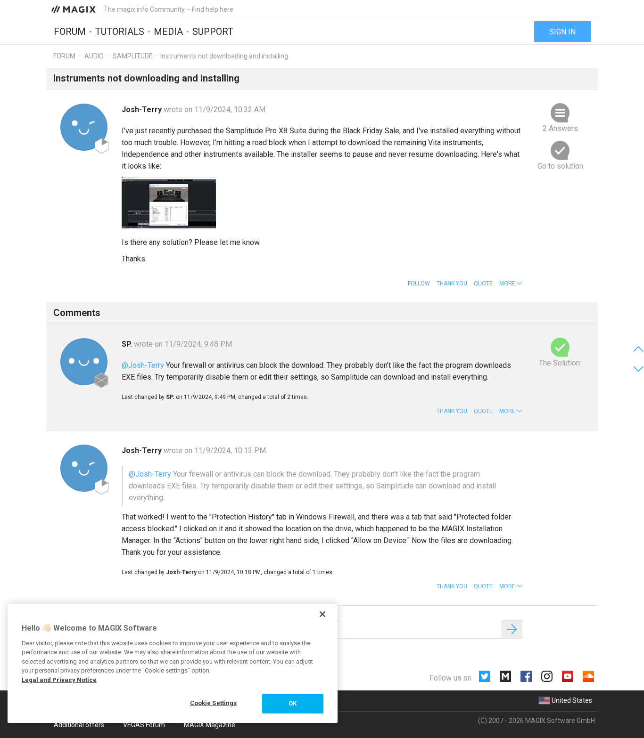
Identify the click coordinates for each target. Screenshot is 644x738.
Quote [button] (483, 283)
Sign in (562, 31)
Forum (70, 31)
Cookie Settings (213, 702)
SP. (128, 344)
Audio (94, 56)
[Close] (322, 614)
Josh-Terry (143, 109)
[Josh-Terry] (83, 127)
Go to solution (560, 166)
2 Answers (560, 128)
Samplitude (133, 56)
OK (293, 703)
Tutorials (119, 31)
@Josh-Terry (143, 365)
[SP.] (83, 361)
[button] (510, 283)
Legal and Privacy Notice (59, 679)
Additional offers (79, 725)
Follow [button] (419, 283)
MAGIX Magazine (209, 725)
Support (212, 31)
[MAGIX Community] (74, 9)
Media (168, 31)
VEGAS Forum (144, 725)
